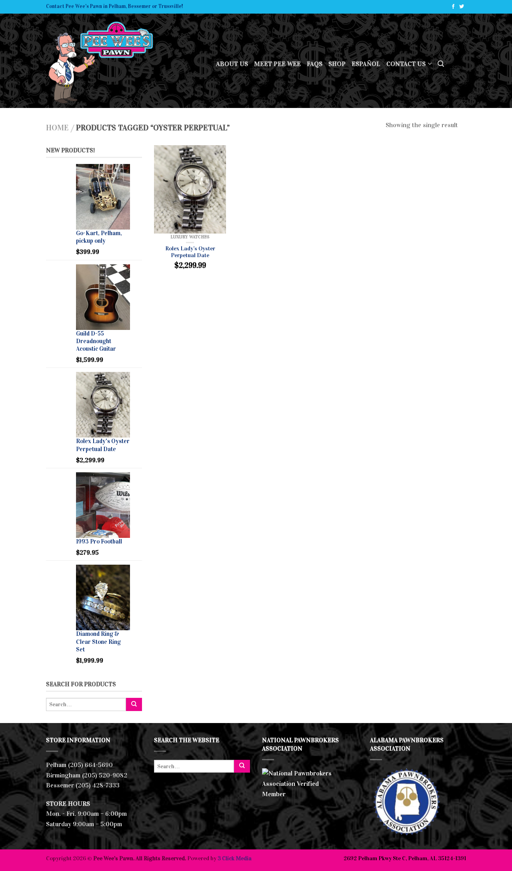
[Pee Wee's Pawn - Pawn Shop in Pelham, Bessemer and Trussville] (125, 61)
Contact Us (406, 64)
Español (366, 64)
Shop (337, 64)
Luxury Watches (190, 237)
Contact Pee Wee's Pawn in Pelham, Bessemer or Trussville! (114, 6)
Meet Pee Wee (277, 64)
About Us (232, 64)
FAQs (314, 64)
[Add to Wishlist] (216, 155)
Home (57, 127)
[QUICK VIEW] (190, 189)
